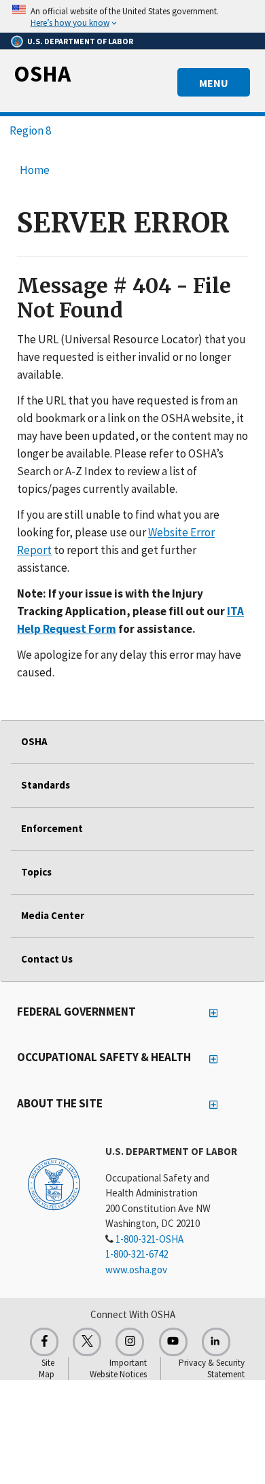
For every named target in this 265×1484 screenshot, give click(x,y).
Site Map (46, 1368)
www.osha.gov (136, 1269)
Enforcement (52, 828)
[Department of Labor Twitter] (87, 1342)
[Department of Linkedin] (216, 1342)
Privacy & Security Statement (212, 1368)
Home (35, 169)
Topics (36, 871)
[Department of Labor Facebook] (44, 1342)
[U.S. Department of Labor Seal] (54, 1183)
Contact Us (47, 958)
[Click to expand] (132, 16)
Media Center (52, 915)
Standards (45, 784)
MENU (213, 83)
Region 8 (30, 130)
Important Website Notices (118, 1368)
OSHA (42, 73)
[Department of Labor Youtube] (173, 1342)
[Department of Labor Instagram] (130, 1342)
